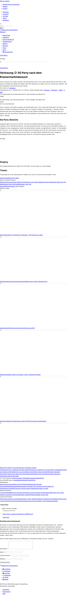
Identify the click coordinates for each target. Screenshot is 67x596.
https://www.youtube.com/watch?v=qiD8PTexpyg (18, 514)
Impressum (6, 589)
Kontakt (5, 8)
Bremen (5, 43)
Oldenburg (6, 37)
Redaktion (12, 88)
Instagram (6, 14)
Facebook (6, 12)
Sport (4, 50)
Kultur (4, 48)
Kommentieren (10, 186)
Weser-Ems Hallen (13, 178)
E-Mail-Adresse (5, 555)
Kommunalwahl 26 (8, 39)
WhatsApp (6, 20)
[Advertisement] (33, 150)
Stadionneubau (30, 478)
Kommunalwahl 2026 (18, 478)
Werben (5, 6)
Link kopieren (21, 186)
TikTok (5, 18)
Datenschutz (6, 591)
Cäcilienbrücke (39, 478)
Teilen (17, 186)
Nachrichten (6, 35)
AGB (4, 593)
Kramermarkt (4, 68)
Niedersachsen (7, 41)
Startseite (3, 186)
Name (2, 552)
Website (2, 559)
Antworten (6, 517)
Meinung (5, 45)
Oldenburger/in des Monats (11, 4)
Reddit (61, 90)
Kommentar (4, 549)
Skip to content (4, 1)
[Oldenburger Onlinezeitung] (9, 565)
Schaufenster (8, 52)
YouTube (5, 16)
